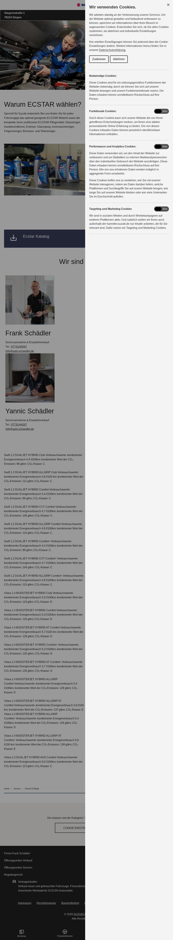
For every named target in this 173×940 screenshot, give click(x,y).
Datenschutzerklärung (112, 50)
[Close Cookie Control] (168, 5)
